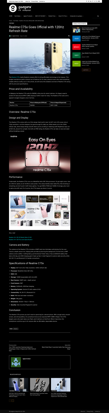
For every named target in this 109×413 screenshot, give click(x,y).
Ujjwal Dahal (16, 35)
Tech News (15, 20)
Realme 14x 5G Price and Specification (20, 239)
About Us (83, 411)
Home (10, 20)
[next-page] (13, 401)
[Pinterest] (93, 1)
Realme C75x (15, 77)
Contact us (97, 411)
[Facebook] (87, 1)
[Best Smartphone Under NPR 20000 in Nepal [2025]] (76, 30)
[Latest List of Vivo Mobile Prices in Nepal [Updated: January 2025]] (76, 38)
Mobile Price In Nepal (79, 23)
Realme (16, 328)
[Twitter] (97, 1)
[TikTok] (95, 1)
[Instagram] (89, 1)
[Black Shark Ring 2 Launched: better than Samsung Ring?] (39, 385)
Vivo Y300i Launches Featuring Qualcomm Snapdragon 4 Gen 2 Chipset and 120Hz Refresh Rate (22, 348)
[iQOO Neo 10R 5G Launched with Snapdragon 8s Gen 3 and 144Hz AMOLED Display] (18, 385)
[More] (37, 337)
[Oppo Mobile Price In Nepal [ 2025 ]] (76, 55)
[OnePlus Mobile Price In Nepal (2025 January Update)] (76, 47)
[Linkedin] (91, 1)
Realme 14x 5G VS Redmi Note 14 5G (20, 237)
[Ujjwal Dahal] (10, 36)
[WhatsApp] (33, 337)
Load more (85, 70)
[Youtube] (99, 1)
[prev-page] (10, 401)
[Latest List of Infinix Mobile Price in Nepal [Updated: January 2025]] (76, 64)
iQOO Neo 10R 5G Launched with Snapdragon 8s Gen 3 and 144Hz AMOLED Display (17, 395)
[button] (98, 16)
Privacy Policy (90, 411)
